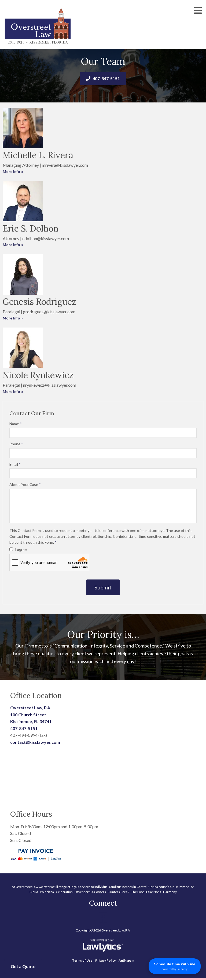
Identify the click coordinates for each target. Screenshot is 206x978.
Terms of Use (82, 960)
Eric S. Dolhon (30, 228)
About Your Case (25, 484)
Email (15, 464)
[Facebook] (103, 917)
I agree (20, 549)
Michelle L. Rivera (38, 155)
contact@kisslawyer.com (35, 742)
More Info (11, 171)
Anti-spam (126, 960)
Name (15, 423)
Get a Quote (23, 966)
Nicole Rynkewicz (38, 374)
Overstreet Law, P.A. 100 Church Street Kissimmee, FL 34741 (31, 714)
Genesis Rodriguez (39, 301)
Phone (16, 444)
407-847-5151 (106, 78)
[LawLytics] (103, 945)
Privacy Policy (105, 960)
